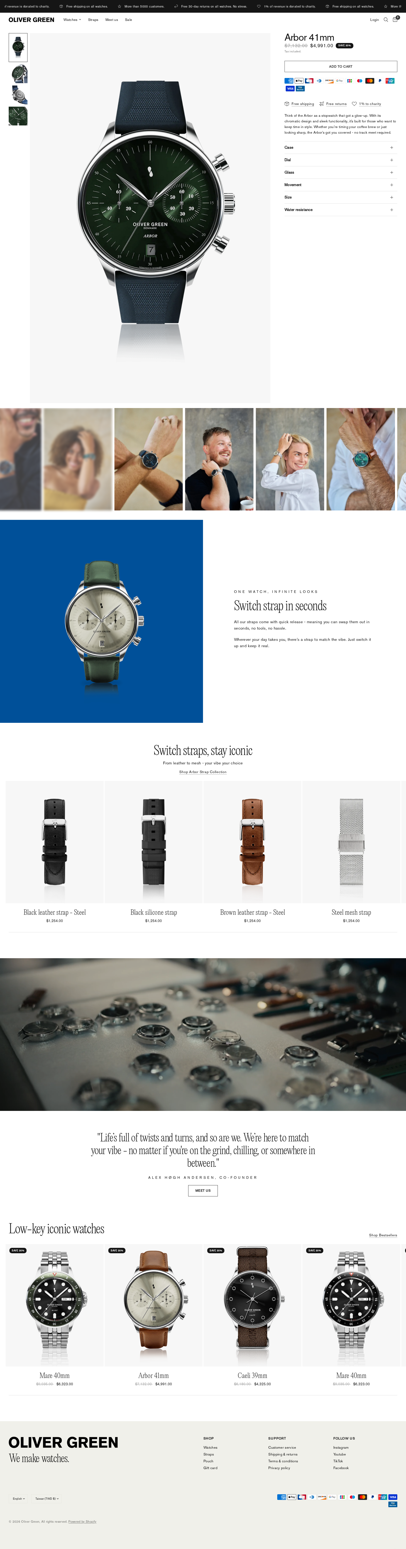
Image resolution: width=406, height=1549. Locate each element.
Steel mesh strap (351, 913)
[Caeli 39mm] (252, 1305)
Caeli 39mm (252, 1376)
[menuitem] (72, 20)
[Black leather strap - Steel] (55, 842)
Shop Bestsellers (383, 1235)
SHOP (208, 1438)
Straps (93, 20)
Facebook (341, 1468)
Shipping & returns (282, 1454)
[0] (393, 20)
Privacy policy (279, 1468)
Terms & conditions (283, 1461)
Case (289, 147)
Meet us (111, 20)
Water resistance (298, 209)
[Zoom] (260, 43)
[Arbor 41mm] (154, 1305)
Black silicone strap (153, 913)
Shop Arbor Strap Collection (202, 772)
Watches (70, 20)
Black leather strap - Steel (54, 913)
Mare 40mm (54, 1376)
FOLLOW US (344, 1438)
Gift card (210, 1468)
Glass (289, 172)
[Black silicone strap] (154, 842)
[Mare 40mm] (55, 1305)
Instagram (341, 1447)
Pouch (208, 1461)
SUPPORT (277, 1438)
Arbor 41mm (153, 1376)
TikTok (338, 1461)
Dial (288, 160)
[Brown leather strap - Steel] (252, 842)
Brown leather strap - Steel (252, 913)
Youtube (339, 1454)
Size (288, 197)
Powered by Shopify (82, 1521)
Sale (128, 20)
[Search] (385, 20)
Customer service (282, 1447)
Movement (293, 185)
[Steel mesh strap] (351, 842)
